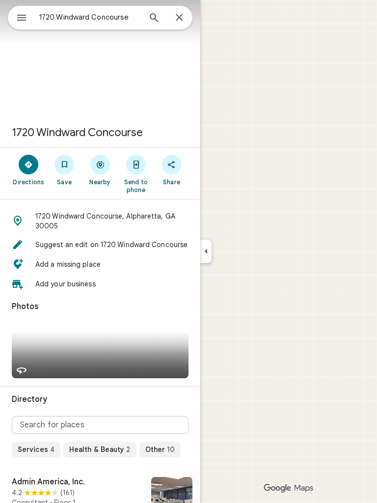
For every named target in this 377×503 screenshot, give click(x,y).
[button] (100, 221)
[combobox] (89, 17)
